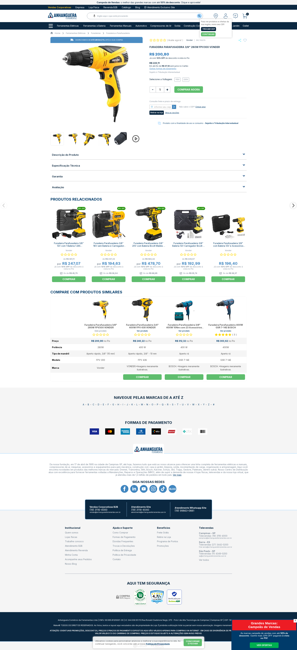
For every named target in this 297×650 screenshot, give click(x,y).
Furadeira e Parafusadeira (118, 33)
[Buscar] (199, 16)
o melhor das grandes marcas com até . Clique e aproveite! (148, 2)
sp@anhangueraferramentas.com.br (212, 556)
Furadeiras (96, 33)
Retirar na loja (156, 112)
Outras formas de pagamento (162, 68)
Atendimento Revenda (76, 550)
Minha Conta (71, 554)
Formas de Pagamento (124, 537)
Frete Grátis (163, 532)
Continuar (208, 34)
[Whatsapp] (240, 40)
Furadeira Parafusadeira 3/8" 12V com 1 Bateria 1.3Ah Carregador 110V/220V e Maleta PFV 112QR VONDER (69, 247)
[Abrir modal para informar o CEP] (215, 15)
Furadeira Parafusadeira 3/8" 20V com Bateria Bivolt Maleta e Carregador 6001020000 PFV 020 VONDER (148, 247)
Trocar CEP (208, 29)
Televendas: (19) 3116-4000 (213, 535)
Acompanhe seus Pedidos (78, 559)
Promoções (163, 546)
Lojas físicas (71, 537)
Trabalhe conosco (74, 541)
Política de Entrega (122, 550)
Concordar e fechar (193, 642)
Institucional (72, 527)
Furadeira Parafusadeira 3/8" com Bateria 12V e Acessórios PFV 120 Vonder (228, 246)
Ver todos (204, 560)
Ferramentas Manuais (120, 26)
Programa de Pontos (167, 541)
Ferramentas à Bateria (94, 26)
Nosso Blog (71, 563)
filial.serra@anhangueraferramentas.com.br (215, 547)
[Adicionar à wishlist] (245, 40)
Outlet (246, 26)
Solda (177, 26)
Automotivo (141, 26)
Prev (4, 205)
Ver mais (177, 475)
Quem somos (71, 532)
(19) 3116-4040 (140, 509)
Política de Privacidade (124, 554)
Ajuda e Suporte (123, 527)
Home (57, 33)
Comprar (142, 377)
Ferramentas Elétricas (68, 26)
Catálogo (126, 7)
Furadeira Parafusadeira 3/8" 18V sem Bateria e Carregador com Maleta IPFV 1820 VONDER (109, 246)
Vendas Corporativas (59, 7)
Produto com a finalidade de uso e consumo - (200, 123)
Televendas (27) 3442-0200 (213, 544)
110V (177, 79)
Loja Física (94, 7)
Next (293, 205)
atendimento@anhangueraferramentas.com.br (148, 512)
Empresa (79, 7)
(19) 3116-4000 (98, 509)
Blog (137, 7)
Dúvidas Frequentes (123, 541)
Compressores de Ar (160, 26)
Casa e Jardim (232, 26)
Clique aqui (200, 107)
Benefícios (163, 527)
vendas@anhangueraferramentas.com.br (105, 512)
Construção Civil (192, 26)
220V (185, 79)
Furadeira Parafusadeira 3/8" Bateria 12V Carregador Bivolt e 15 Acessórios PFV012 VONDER (188, 246)
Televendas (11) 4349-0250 (213, 553)
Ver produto (142, 331)
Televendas (206, 527)
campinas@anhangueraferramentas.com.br (215, 538)
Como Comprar (120, 532)
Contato (117, 559)
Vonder (189, 40)
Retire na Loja (164, 537)
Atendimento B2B (73, 546)
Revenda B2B (110, 7)
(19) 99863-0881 (184, 510)
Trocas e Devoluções (124, 546)
